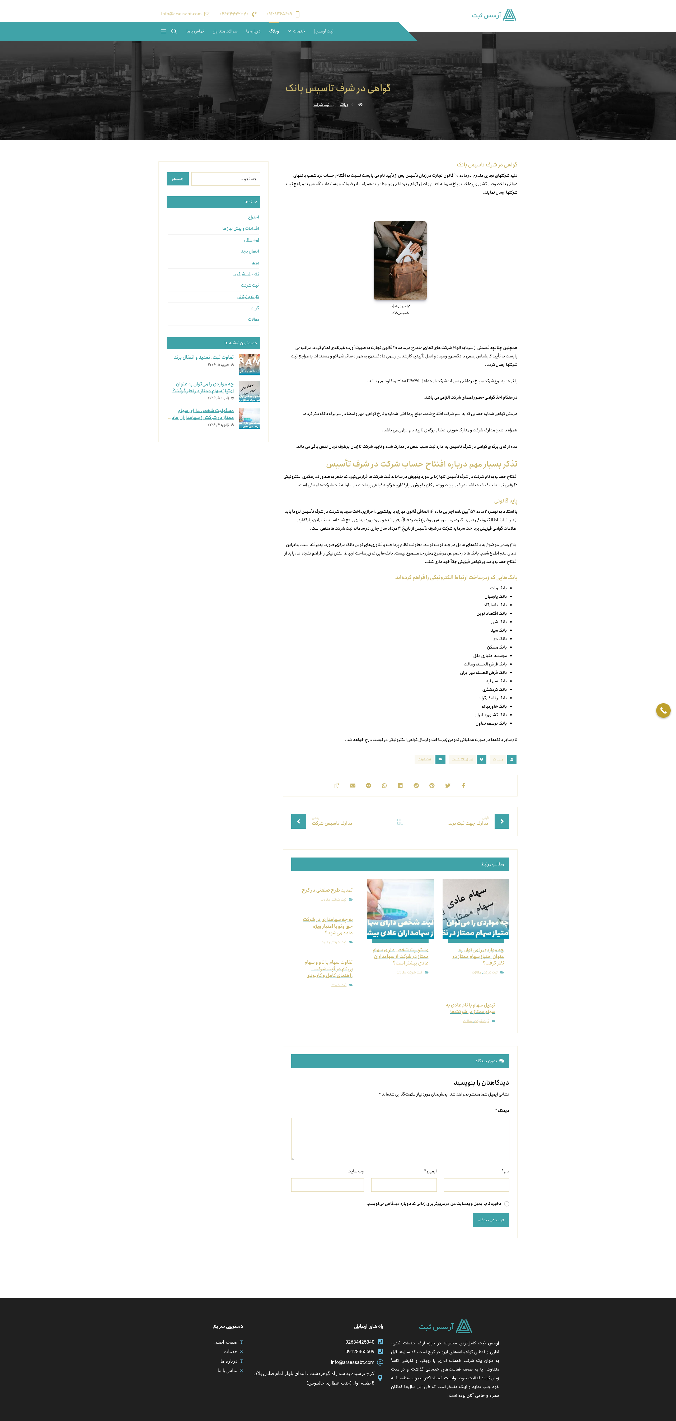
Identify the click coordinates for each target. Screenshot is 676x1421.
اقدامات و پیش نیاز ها (240, 228)
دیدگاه (502, 1110)
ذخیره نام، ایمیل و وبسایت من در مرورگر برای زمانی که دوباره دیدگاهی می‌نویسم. (434, 1203)
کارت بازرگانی (248, 296)
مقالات (476, 972)
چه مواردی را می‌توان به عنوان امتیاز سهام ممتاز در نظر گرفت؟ (203, 387)
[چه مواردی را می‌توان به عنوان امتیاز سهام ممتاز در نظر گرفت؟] (249, 391)
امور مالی (251, 240)
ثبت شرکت (424, 759)
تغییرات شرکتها (246, 274)
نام (505, 1171)
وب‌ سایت (356, 1171)
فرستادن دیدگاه (491, 1220)
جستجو (178, 179)
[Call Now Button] (663, 710)
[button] (163, 31)
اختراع (253, 217)
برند (255, 262)
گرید (255, 308)
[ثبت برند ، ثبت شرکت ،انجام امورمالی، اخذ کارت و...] (494, 15)
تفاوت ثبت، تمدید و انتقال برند (204, 357)
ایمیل (430, 1171)
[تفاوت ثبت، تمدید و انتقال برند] (249, 364)
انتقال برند (250, 251)
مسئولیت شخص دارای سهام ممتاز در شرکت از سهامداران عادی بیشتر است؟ (201, 417)
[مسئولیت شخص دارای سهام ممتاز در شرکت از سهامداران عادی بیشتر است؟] (249, 418)
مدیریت (498, 759)
